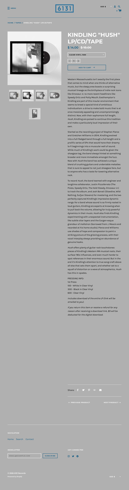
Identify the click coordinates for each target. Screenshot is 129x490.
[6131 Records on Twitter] (73, 456)
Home (10, 23)
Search (19, 439)
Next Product (111, 402)
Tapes (18, 23)
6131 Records (20, 473)
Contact (30, 439)
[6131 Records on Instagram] (69, 456)
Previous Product (80, 402)
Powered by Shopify (15, 476)
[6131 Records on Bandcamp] (77, 456)
